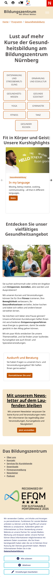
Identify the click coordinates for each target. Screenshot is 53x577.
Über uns (11, 457)
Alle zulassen (26, 558)
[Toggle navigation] (47, 12)
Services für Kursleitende (19, 463)
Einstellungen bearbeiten (27, 572)
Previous (2, 180)
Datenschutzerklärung (14, 551)
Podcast (11, 476)
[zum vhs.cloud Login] (28, 3)
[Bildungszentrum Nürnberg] (20, 13)
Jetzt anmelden (26, 430)
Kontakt (11, 460)
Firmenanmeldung (16, 469)
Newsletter (12, 472)
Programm (16, 21)
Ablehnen (26, 565)
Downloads (12, 466)
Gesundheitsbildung (35, 21)
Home (5, 21)
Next (51, 180)
